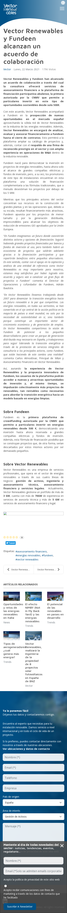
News (6, 622)
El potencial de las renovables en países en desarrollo (55, 611)
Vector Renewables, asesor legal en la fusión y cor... (50, 569)
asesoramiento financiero (32, 551)
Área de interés (11, 810)
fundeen (48, 555)
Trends (29, 625)
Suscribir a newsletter (20, 906)
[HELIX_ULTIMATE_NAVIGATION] (62, 8)
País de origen (11, 796)
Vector (7, 69)
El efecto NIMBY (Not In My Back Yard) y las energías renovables (32, 613)
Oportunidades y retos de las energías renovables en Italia (13, 611)
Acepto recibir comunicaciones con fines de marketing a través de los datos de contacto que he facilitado (32, 893)
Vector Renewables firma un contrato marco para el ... (22, 569)
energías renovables (28, 555)
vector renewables (27, 559)
